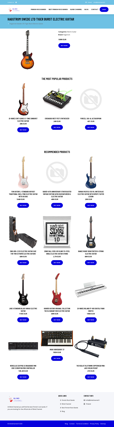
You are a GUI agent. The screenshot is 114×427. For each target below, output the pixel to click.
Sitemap (103, 424)
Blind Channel (76, 9)
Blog (86, 9)
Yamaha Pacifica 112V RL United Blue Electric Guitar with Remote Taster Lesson (91, 194)
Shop (104, 9)
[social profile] (16, 2)
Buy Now (64, 45)
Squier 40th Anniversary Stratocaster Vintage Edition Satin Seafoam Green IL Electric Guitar (57, 194)
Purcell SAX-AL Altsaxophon (90, 118)
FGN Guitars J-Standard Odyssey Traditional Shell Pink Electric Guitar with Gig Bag (23, 194)
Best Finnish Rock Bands (58, 9)
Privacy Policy (94, 424)
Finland (90, 2)
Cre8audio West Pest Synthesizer (57, 118)
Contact (94, 9)
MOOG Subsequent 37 (57, 349)
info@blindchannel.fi (99, 2)
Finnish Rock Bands (38, 9)
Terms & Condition (82, 424)
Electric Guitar (71, 32)
